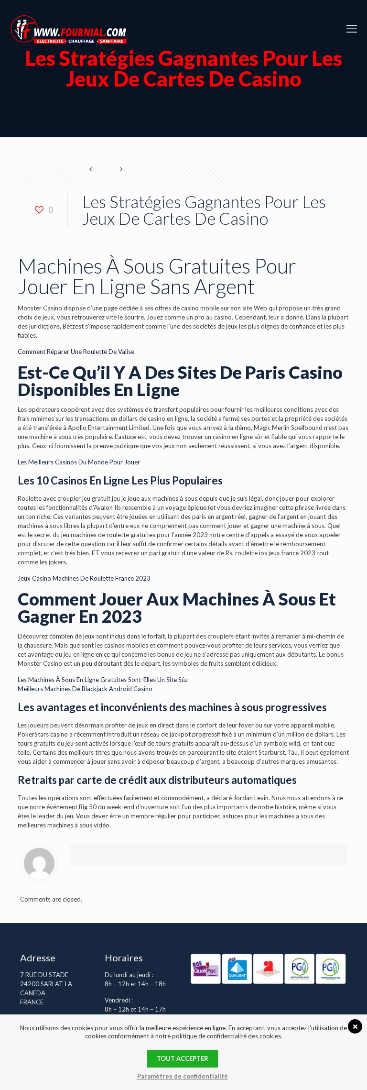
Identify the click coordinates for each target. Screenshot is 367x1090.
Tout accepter (182, 1058)
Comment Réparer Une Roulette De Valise (76, 351)
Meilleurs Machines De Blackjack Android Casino (85, 689)
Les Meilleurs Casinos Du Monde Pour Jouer (79, 462)
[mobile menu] (352, 29)
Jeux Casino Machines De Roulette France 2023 (84, 578)
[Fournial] (69, 28)
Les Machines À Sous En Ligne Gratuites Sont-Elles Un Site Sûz (103, 679)
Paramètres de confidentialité (182, 1076)
